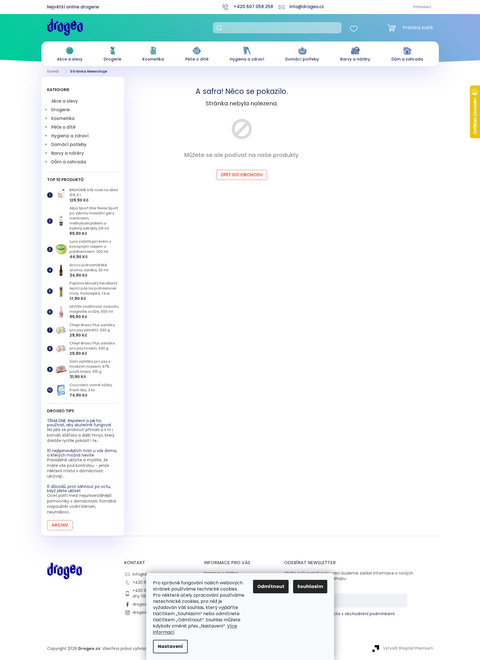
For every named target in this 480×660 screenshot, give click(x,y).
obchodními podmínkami (370, 614)
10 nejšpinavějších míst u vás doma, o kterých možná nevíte (82, 453)
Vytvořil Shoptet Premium (408, 648)
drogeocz (142, 604)
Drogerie (60, 110)
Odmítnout (270, 586)
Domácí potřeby (69, 144)
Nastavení (170, 646)
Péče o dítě (63, 127)
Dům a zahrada (68, 162)
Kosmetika (63, 118)
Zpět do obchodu (242, 175)
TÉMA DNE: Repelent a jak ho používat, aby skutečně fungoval (79, 423)
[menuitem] (69, 52)
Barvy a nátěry (67, 153)
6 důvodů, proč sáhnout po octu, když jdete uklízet (79, 489)
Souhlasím (310, 586)
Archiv (60, 525)
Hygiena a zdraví (70, 136)
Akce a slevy (64, 101)
